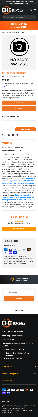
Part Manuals (19, 103)
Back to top (19, 311)
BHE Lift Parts (10, 402)
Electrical (4, 408)
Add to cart (25, 129)
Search (19, 298)
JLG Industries (6, 76)
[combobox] (19, 17)
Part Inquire (19, 108)
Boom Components (21, 410)
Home (3, 32)
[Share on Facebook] (13, 135)
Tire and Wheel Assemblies (17, 408)
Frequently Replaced (29, 405)
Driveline (4, 407)
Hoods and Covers (7, 410)
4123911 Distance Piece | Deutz (15, 32)
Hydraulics (12, 407)
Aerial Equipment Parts (14, 405)
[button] (30, 10)
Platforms (31, 410)
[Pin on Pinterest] (17, 135)
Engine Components (23, 407)
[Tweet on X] (9, 135)
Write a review (19, 228)
